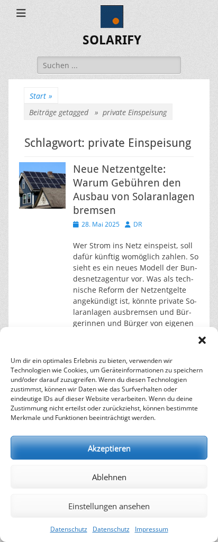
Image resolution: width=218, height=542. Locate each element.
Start (41, 96)
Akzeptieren (109, 448)
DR (137, 224)
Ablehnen (109, 477)
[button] (202, 340)
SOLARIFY (112, 40)
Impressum (151, 529)
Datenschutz (68, 529)
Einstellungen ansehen (109, 506)
